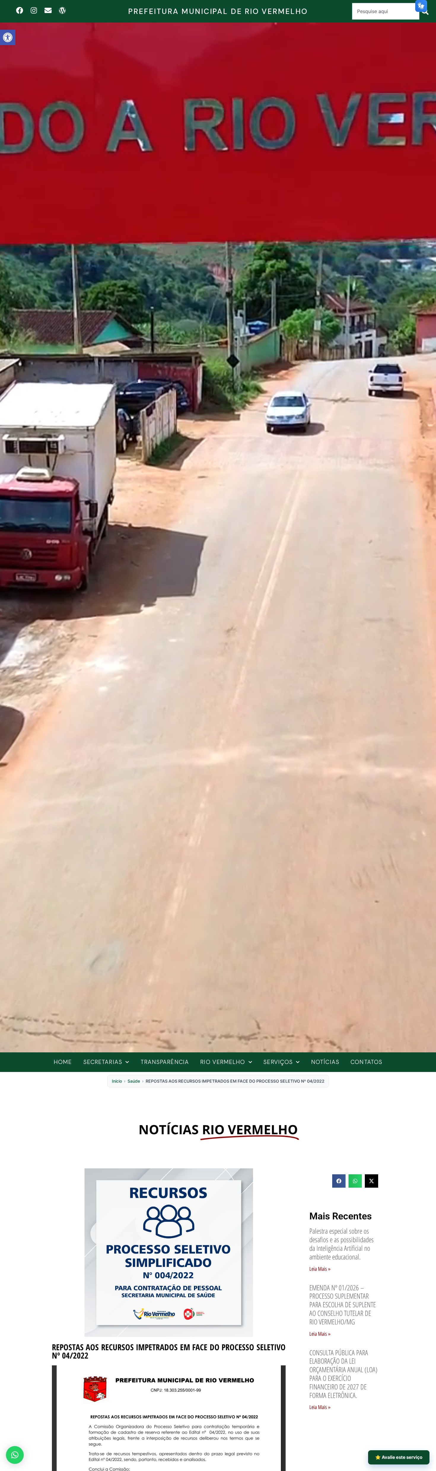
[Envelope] (48, 10)
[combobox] (385, 11)
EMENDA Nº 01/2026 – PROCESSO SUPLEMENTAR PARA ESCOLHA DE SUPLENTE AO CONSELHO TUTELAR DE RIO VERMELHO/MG (342, 1305)
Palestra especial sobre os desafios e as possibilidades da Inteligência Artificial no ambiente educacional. (341, 1243)
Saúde (134, 1081)
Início (117, 1081)
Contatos (366, 1062)
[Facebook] (19, 10)
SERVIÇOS (278, 1062)
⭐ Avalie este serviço (398, 1457)
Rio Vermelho (222, 1062)
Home (63, 1062)
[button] (7, 37)
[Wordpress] (62, 10)
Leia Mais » (319, 1269)
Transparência (165, 1062)
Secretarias (102, 1062)
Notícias (325, 1062)
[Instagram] (33, 10)
